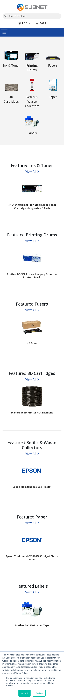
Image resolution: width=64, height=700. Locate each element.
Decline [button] (39, 693)
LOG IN (26, 23)
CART (43, 23)
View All (30, 171)
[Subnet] (32, 6)
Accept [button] (24, 693)
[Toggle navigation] (4, 32)
